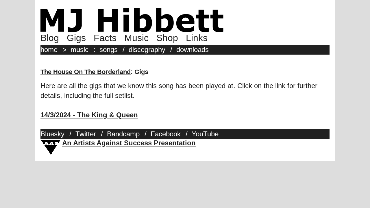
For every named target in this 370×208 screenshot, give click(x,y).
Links (197, 38)
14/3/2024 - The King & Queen (89, 115)
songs (108, 49)
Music (136, 38)
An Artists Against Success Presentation (129, 143)
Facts (105, 38)
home (49, 49)
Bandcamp (123, 134)
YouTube (205, 134)
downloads (192, 49)
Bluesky (52, 134)
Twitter (85, 134)
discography (147, 49)
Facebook (166, 134)
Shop (167, 38)
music (79, 49)
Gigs (76, 38)
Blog (49, 38)
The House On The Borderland (85, 71)
